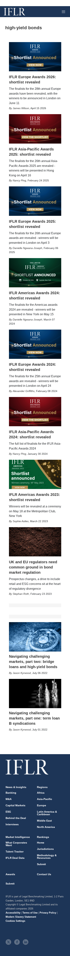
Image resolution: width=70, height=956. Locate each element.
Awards (10, 874)
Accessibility (13, 912)
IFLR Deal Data (15, 858)
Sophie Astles (21, 521)
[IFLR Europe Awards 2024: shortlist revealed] (35, 344)
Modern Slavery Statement (21, 916)
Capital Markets (15, 805)
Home (40, 842)
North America (46, 827)
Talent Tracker (15, 851)
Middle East (44, 820)
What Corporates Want (16, 844)
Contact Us (44, 874)
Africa (40, 792)
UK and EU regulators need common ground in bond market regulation (33, 567)
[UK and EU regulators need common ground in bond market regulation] (35, 542)
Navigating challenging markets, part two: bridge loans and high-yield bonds (33, 661)
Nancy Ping (19, 180)
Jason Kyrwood (22, 672)
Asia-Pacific (44, 799)
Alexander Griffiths (24, 391)
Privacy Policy (48, 912)
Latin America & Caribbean (47, 813)
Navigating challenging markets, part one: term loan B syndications (34, 718)
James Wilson (21, 108)
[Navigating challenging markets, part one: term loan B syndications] (35, 693)
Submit (41, 864)
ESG (8, 811)
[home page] (14, 11)
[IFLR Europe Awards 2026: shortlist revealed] (35, 57)
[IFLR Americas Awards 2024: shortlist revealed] (35, 273)
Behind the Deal (16, 818)
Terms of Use (30, 912)
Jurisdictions (45, 849)
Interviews (12, 824)
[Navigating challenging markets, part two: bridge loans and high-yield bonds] (35, 637)
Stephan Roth (21, 593)
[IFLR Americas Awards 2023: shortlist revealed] (35, 474)
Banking (11, 792)
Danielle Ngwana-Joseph (27, 248)
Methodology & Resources (47, 856)
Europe (41, 805)
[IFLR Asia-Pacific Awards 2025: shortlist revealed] (35, 129)
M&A (9, 799)
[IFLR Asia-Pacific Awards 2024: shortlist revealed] (35, 411)
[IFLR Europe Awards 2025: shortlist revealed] (35, 201)
